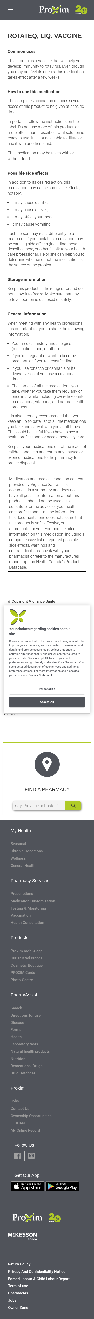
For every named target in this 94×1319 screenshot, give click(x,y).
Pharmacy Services (30, 880)
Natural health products (30, 1051)
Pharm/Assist (24, 994)
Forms (16, 1029)
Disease (17, 1022)
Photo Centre (22, 980)
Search (16, 1008)
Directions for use (26, 1015)
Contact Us (20, 1108)
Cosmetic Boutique (27, 965)
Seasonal (18, 843)
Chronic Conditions (27, 851)
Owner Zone (18, 1307)
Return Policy (19, 1264)
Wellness (18, 858)
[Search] (73, 805)
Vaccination (21, 915)
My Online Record (25, 1130)
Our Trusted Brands (26, 958)
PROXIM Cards (23, 972)
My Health (21, 830)
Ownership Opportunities (31, 1116)
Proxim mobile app (26, 951)
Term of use (18, 1286)
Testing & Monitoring (28, 908)
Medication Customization (33, 901)
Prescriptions (22, 893)
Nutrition (18, 1059)
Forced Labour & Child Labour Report (39, 1279)
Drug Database (23, 1073)
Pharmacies (18, 1293)
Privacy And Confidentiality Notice (36, 1271)
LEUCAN (18, 1123)
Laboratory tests (24, 1044)
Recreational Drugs (27, 1066)
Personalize (47, 689)
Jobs (15, 1101)
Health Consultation (27, 922)
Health (16, 1037)
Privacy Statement (40, 675)
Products (19, 937)
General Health (23, 865)
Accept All (47, 702)
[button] (17, 1156)
